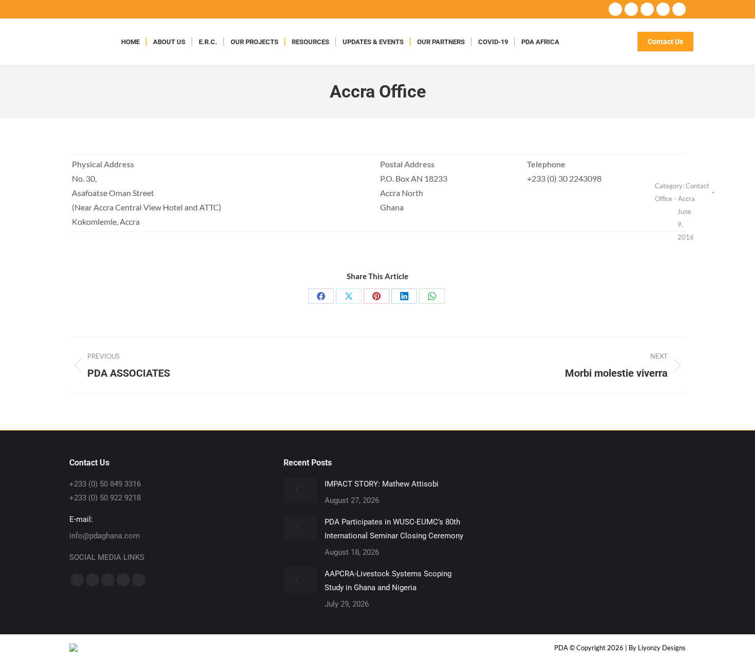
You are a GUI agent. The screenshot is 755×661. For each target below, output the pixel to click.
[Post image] (300, 490)
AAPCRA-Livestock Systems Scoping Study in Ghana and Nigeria (388, 580)
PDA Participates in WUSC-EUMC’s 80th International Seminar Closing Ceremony (394, 528)
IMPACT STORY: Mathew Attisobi (382, 484)
